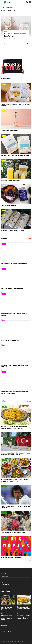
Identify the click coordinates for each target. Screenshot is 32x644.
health (29, 78)
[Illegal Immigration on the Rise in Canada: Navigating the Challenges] (8, 600)
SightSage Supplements (8, 205)
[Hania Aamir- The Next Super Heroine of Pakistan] (16, 302)
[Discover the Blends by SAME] (16, 169)
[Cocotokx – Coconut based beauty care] (16, 26)
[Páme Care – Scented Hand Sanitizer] (16, 219)
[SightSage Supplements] (16, 194)
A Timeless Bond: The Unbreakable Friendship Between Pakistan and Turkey (15, 454)
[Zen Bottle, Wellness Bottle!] (16, 119)
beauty (6, 31)
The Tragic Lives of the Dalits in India (13, 533)
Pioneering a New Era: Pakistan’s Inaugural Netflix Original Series (14, 392)
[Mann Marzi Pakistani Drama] (16, 329)
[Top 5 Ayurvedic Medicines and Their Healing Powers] (16, 92)
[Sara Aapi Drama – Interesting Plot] (16, 277)
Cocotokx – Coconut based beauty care (15, 35)
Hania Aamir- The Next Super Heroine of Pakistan (14, 314)
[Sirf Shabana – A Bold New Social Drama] (16, 252)
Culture (29, 401)
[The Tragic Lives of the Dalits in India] (16, 521)
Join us (4, 582)
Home (2, 7)
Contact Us (5, 584)
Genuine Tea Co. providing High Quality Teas (15, 155)
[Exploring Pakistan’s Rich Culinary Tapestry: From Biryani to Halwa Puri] (16, 468)
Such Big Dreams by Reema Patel (11, 558)
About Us (5, 576)
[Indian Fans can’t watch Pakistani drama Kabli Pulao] (16, 354)
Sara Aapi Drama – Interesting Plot (12, 289)
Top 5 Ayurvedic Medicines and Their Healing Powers (15, 105)
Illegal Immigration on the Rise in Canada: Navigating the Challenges (7, 608)
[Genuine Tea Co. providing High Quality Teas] (16, 144)
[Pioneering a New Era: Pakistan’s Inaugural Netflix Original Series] (16, 380)
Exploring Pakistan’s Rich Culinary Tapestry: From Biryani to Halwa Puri (15, 480)
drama (29, 238)
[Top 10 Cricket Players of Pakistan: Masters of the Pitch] (16, 494)
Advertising (5, 579)
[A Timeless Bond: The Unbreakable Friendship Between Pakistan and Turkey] (16, 441)
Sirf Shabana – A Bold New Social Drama (14, 264)
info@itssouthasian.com (8, 632)
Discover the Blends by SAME (10, 180)
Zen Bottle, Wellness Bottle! (9, 131)
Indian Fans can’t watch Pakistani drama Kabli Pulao (14, 366)
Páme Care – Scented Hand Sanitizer (13, 230)
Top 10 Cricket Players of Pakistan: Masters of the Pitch (16, 507)
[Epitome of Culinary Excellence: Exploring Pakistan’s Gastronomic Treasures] (16, 415)
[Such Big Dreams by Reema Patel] (16, 546)
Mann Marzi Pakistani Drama (10, 340)
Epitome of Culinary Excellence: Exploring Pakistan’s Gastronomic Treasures (14, 427)
